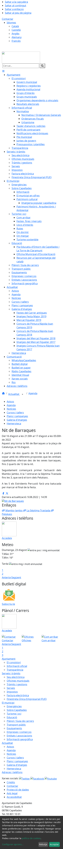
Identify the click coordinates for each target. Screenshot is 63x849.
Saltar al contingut (15, 5)
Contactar (7, 19)
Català (15, 26)
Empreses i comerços (19, 732)
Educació (12, 717)
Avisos (10, 401)
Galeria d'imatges (17, 420)
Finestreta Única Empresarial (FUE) (27, 699)
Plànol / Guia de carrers (20, 721)
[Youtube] (51, 778)
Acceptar (54, 844)
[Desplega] (22, 394)
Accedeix (7, 538)
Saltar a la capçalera (16, 2)
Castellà (16, 30)
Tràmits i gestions (17, 684)
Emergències (14, 706)
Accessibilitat (14, 797)
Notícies (11, 409)
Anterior (6, 577)
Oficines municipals (18, 680)
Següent (16, 577)
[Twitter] (24, 778)
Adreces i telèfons (12, 772)
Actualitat (14, 394)
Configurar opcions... (13, 844)
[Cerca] (42, 65)
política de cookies (31, 838)
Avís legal (12, 793)
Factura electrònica (18, 695)
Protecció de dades (18, 789)
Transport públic (16, 724)
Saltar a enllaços (14, 9)
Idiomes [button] (11, 22)
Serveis (11, 688)
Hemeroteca (14, 423)
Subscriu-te (8, 604)
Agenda (32, 393)
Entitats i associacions (19, 735)
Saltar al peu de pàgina (18, 12)
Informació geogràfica (20, 739)
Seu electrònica (15, 677)
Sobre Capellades (17, 710)
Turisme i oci (14, 713)
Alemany (17, 37)
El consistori (14, 662)
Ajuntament (8, 658)
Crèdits (11, 782)
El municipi (8, 702)
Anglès (15, 33)
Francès (16, 41)
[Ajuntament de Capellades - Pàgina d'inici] (21, 57)
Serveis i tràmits (11, 673)
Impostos (12, 691)
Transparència (15, 669)
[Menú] (3, 71)
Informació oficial (17, 666)
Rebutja (43, 844)
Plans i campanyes (17, 416)
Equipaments (14, 728)
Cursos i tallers (15, 412)
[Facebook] (37, 778)
